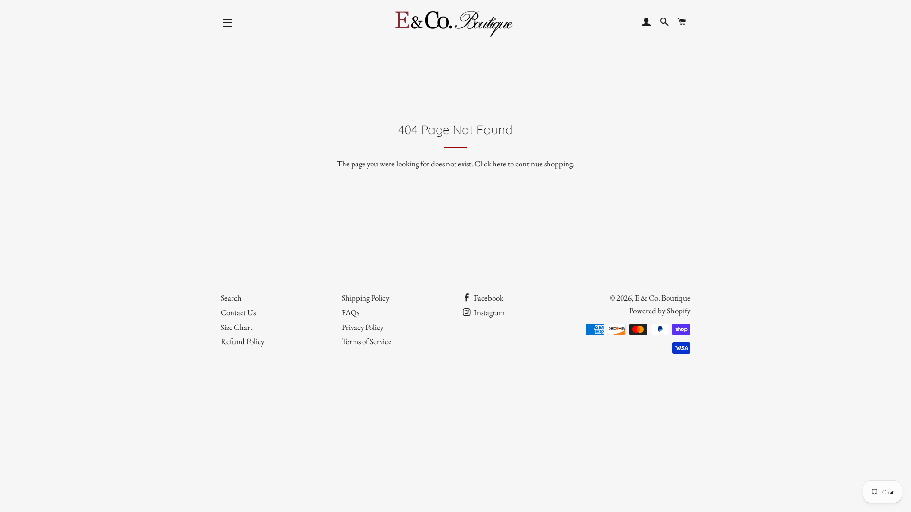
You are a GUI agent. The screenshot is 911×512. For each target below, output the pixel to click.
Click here (490, 163)
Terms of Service (366, 341)
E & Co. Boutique (662, 298)
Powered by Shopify (659, 310)
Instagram (489, 312)
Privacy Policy (362, 327)
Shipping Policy (365, 298)
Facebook (488, 298)
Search (231, 298)
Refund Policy (242, 341)
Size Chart (236, 327)
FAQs (350, 312)
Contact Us (238, 312)
